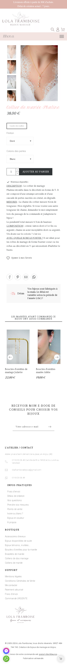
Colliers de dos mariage (17, 558)
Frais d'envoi (13, 491)
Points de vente (14, 509)
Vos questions (14, 500)
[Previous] (10, 357)
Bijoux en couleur (15, 518)
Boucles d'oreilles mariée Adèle (45, 371)
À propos (12, 522)
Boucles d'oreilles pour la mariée (21, 549)
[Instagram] (33, 633)
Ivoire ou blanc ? (15, 513)
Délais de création (16, 496)
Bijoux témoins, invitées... (17, 545)
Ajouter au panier (36, 171)
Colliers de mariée (14, 563)
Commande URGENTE (16, 598)
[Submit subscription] (49, 426)
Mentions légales (13, 576)
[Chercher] (52, 29)
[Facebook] (23, 633)
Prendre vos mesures (18, 504)
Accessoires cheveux (15, 536)
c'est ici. (37, 234)
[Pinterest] (43, 633)
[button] (19, 258)
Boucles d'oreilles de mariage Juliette (16, 371)
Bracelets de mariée (14, 554)
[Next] (57, 357)
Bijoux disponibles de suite (18, 541)
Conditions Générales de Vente (20, 581)
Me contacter (11, 585)
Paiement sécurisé (14, 589)
